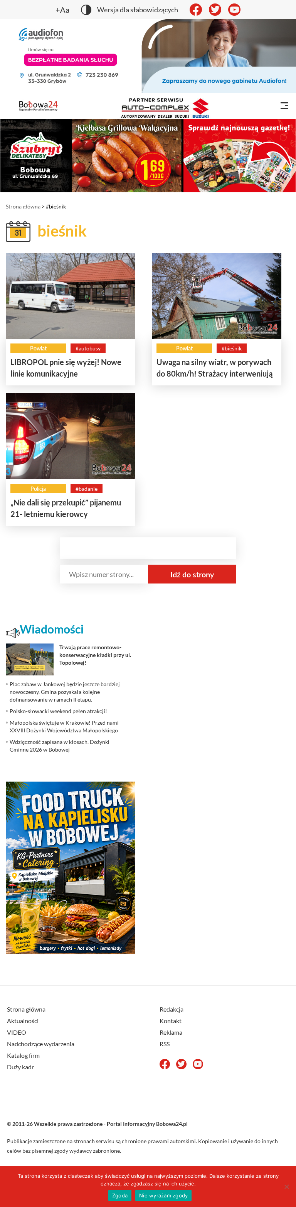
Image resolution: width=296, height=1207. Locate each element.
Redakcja (171, 1009)
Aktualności (23, 1020)
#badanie (87, 488)
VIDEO (16, 1032)
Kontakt (171, 1020)
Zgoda (120, 1195)
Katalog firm (23, 1055)
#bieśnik (232, 348)
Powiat (38, 348)
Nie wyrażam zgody (163, 1195)
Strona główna (23, 206)
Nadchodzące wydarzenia (40, 1043)
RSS (165, 1043)
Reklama (171, 1032)
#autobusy (88, 348)
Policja (38, 488)
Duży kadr (20, 1066)
